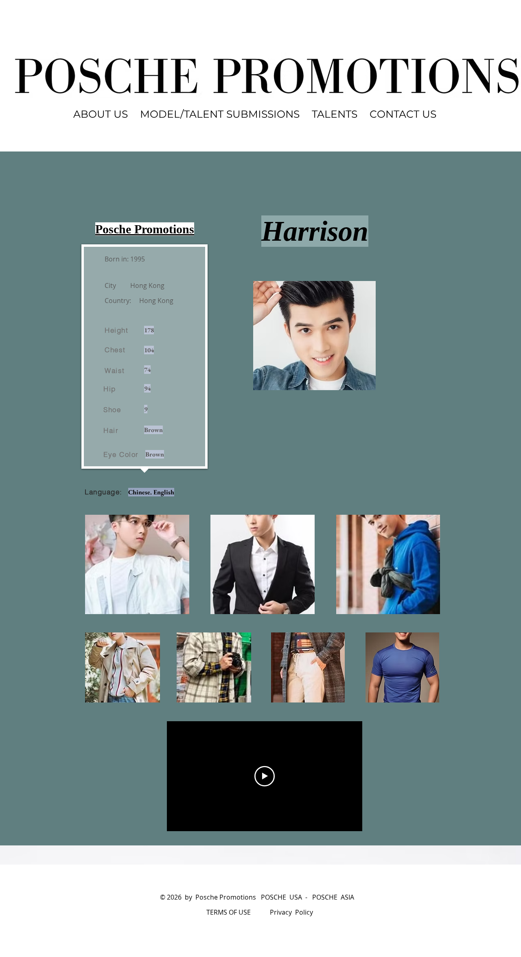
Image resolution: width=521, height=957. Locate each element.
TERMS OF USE (228, 912)
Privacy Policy (291, 912)
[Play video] (264, 776)
